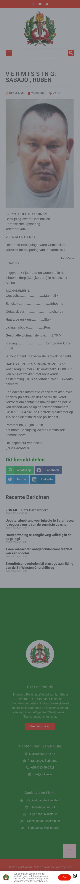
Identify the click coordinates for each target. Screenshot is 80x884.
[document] (40, 442)
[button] (74, 875)
